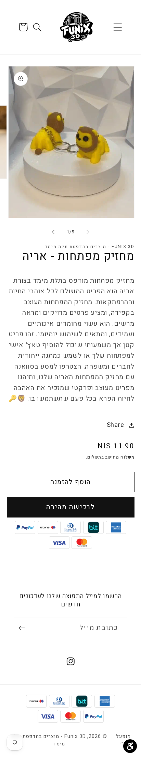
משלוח (126, 457)
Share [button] (115, 425)
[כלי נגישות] (130, 746)
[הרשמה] (23, 628)
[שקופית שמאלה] (87, 232)
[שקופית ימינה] (53, 232)
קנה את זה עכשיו (70, 507)
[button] (118, 27)
